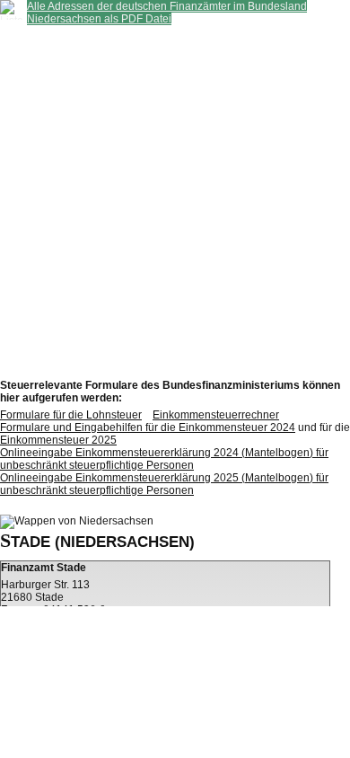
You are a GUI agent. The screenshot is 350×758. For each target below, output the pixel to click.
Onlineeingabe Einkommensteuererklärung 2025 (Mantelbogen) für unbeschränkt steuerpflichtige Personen (164, 484)
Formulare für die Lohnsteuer (71, 415)
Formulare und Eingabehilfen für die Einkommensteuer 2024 (147, 427)
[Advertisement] (175, 200)
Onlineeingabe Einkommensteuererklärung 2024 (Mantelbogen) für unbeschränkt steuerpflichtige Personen (164, 459)
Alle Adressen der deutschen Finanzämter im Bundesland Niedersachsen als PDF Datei (167, 12)
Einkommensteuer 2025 (58, 440)
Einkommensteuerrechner (216, 415)
